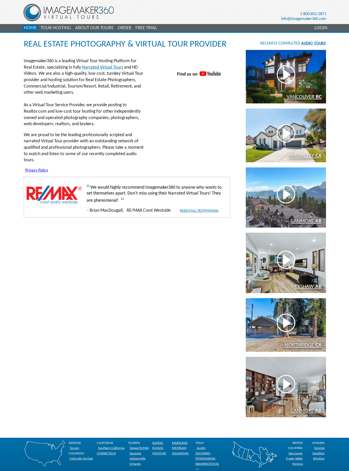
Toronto (319, 448)
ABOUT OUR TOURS (94, 28)
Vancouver (295, 453)
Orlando (135, 464)
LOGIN (321, 28)
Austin (201, 448)
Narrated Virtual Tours (102, 67)
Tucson (74, 448)
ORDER (124, 28)
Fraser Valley (294, 458)
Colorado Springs (81, 458)
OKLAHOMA (180, 453)
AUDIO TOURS (313, 43)
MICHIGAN (179, 448)
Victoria (297, 464)
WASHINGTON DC (207, 464)
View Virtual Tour (289, 80)
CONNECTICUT (106, 453)
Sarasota (135, 453)
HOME (30, 28)
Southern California (111, 448)
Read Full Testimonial (199, 211)
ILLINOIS (157, 443)
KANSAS (157, 448)
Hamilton (318, 453)
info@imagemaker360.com (303, 19)
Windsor (319, 458)
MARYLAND (180, 443)
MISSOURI (159, 453)
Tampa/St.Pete (139, 448)
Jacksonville (137, 458)
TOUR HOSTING (56, 28)
